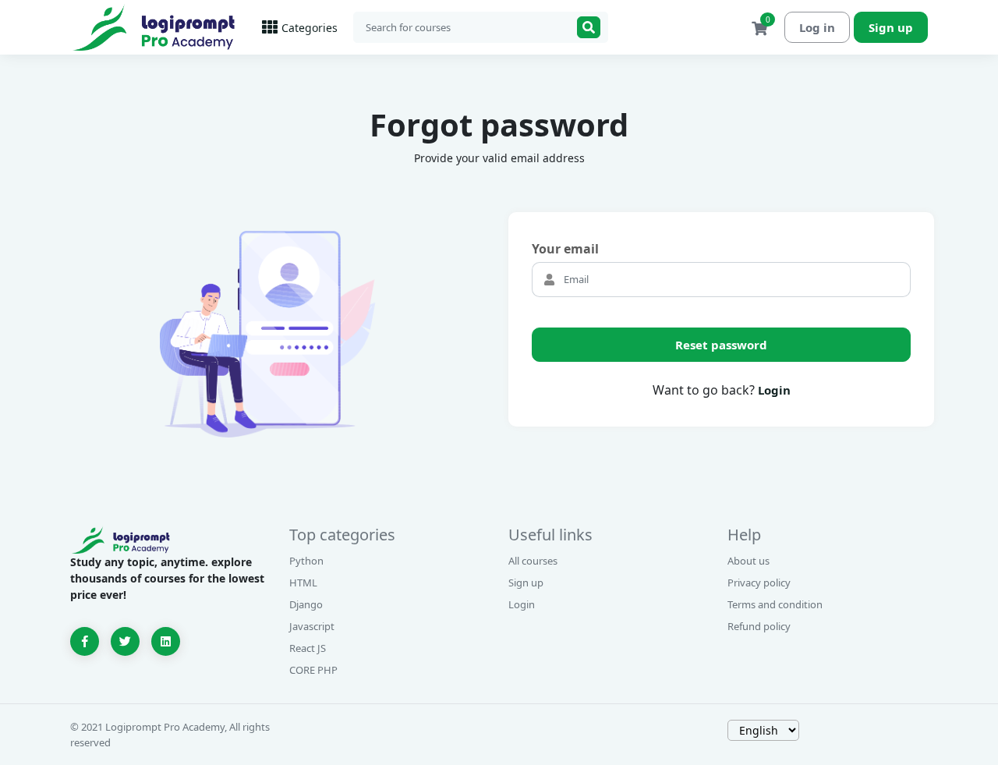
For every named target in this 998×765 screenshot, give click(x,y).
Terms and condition (775, 604)
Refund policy (759, 626)
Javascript (311, 626)
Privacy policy (759, 583)
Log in (817, 27)
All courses (532, 561)
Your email (565, 248)
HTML (303, 583)
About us (748, 561)
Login (774, 390)
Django (306, 604)
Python (306, 561)
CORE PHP (313, 670)
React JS (307, 648)
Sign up (891, 27)
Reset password (721, 344)
